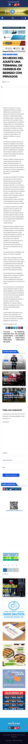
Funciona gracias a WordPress (10, 734)
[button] (22, 18)
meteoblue (5, 574)
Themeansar (14, 736)
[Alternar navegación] (13, 18)
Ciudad (4, 54)
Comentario (6, 422)
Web (4, 467)
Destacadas (9, 54)
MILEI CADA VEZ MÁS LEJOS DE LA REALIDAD (13, 364)
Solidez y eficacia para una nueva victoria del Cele (13, 397)
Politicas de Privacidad (17, 740)
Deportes (10, 393)
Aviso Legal (8, 740)
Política (15, 54)
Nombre (5, 453)
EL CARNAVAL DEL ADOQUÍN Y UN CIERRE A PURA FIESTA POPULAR (19, 336)
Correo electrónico (8, 460)
